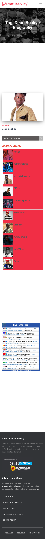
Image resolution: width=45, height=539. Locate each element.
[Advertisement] (22, 65)
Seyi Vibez (19, 249)
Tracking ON (27, 370)
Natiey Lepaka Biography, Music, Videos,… (19, 350)
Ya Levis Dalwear (22, 176)
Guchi (16, 261)
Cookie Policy (9, 520)
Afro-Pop (5, 125)
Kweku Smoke (20, 237)
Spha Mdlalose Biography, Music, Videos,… (15, 364)
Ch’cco (17, 188)
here (39, 489)
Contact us (8, 496)
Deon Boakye (9, 128)
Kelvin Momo (20, 212)
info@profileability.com (12, 486)
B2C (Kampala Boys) (23, 200)
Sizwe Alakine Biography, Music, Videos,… (20, 329)
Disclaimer (9, 533)
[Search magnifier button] (41, 138)
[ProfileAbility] (15, 4)
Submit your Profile (12, 502)
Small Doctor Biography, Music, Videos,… (19, 346)
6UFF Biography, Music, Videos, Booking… (15, 360)
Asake (17, 152)
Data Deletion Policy (13, 514)
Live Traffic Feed (20, 325)
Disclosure (21, 533)
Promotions (9, 508)
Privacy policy (35, 533)
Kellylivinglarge (21, 164)
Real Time (20, 370)
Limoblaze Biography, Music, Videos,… (14, 334)
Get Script (13, 370)
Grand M (18, 224)
